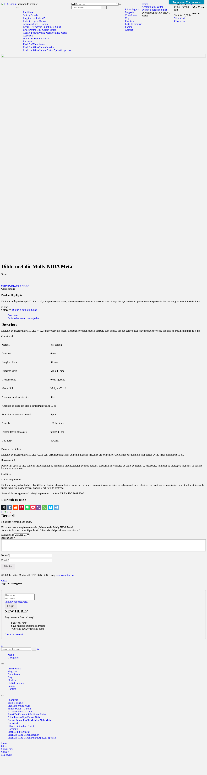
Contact (12, 689)
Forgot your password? (16, 601)
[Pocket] (33, 507)
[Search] (104, 7)
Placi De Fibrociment (18, 731)
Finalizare (13, 680)
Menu (11, 654)
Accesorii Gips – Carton (20, 711)
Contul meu (14, 674)
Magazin (12, 671)
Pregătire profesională (19, 705)
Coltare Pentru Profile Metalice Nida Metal (29, 720)
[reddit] (15, 507)
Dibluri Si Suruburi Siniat (21, 726)
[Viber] (38, 507)
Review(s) (7, 285)
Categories (13, 657)
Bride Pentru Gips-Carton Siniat (24, 717)
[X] (3, 507)
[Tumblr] (9, 507)
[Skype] (50, 507)
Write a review (21, 285)
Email (5, 560)
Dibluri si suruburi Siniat (154, 9)
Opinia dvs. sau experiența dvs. (24, 318)
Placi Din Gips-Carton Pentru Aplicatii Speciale (32, 737)
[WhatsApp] (44, 507)
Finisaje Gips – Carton (19, 708)
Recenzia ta (8, 537)
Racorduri (13, 729)
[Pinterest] (21, 507)
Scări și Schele (15, 702)
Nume (5, 555)
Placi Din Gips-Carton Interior (23, 734)
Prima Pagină (14, 668)
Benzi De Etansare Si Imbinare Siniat (27, 714)
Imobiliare (13, 699)
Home (145, 4)
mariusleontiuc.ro (64, 575)
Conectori (13, 723)
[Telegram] (56, 507)
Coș (10, 677)
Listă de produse (16, 683)
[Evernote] (27, 507)
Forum (11, 686)
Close (4, 580)
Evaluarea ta (7, 534)
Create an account (14, 634)
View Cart (179, 18)
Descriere (12, 315)
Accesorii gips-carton (152, 6)
